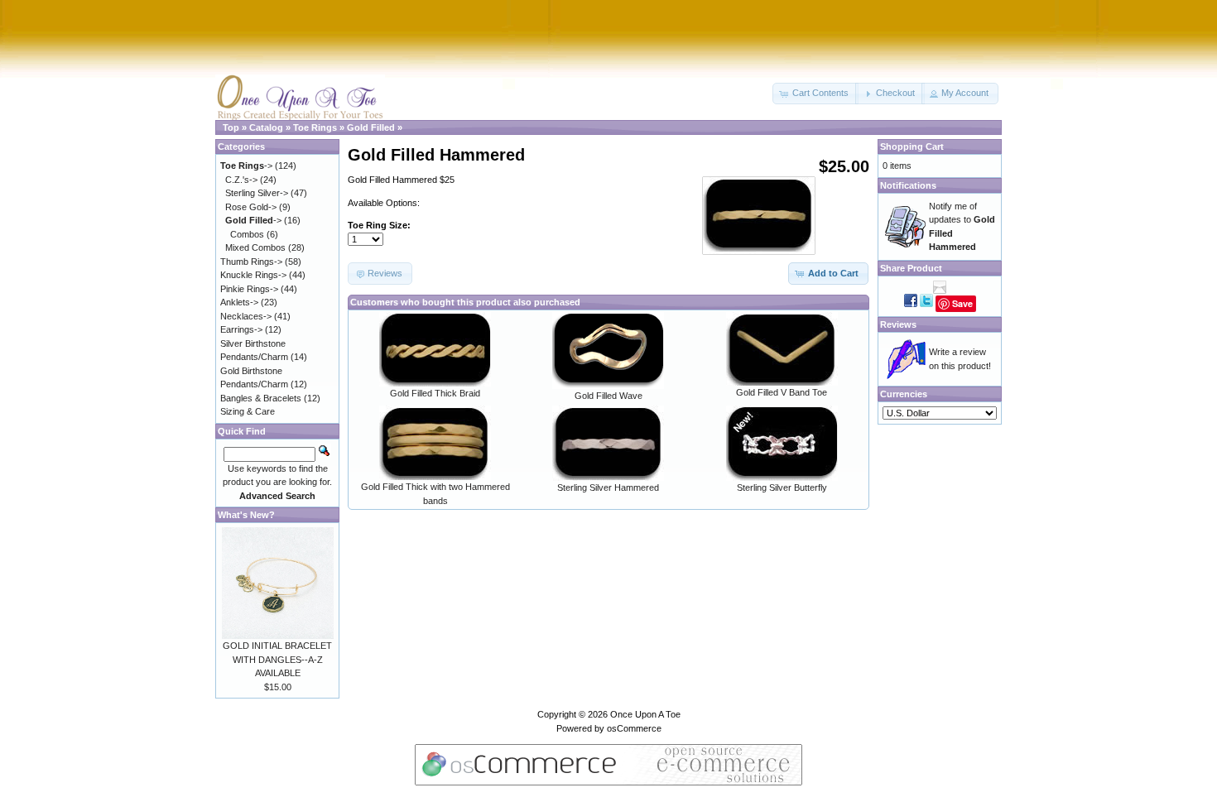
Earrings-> (241, 329)
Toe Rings (315, 127)
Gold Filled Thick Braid (435, 393)
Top (231, 127)
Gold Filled (371, 127)
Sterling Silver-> (256, 193)
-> (246, 165)
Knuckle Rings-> (253, 275)
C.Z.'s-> (241, 180)
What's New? (246, 515)
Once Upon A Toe (645, 714)
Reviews (898, 324)
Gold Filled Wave (608, 396)
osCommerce (634, 728)
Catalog (266, 127)
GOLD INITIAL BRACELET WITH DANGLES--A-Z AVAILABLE (277, 659)
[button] (815, 93)
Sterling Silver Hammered (608, 487)
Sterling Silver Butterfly (782, 487)
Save (962, 303)
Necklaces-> (246, 316)
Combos (247, 234)
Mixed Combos (255, 247)
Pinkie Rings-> (249, 289)
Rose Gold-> (251, 207)
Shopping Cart (912, 146)
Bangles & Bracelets (260, 398)
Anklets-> (239, 302)
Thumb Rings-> (251, 262)
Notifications (908, 185)
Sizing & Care (247, 411)
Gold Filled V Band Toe (781, 392)
